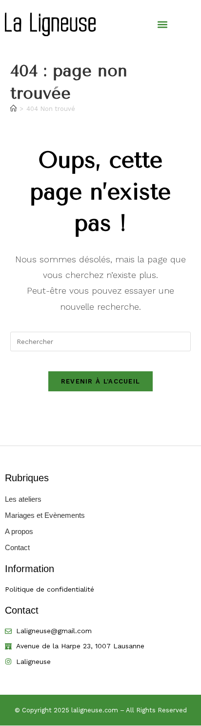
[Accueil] (13, 108)
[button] (163, 25)
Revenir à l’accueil (101, 381)
